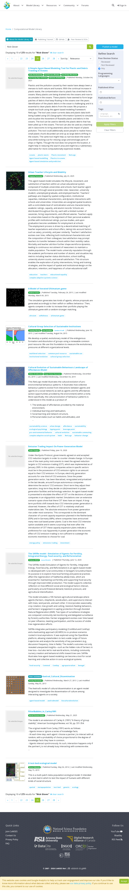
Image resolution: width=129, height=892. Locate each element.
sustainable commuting (81, 432)
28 (54, 58)
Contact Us (11, 835)
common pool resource (57, 353)
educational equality (58, 275)
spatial (32, 787)
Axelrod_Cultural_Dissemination (58, 676)
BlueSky (118, 835)
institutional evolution (38, 357)
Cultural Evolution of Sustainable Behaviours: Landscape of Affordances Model (58, 368)
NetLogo (72, 155)
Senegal (81, 665)
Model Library (33, 5)
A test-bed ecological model (42, 763)
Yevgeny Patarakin (35, 176)
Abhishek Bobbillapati (56, 78)
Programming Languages (105, 74)
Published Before (107, 98)
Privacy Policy (12, 839)
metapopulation (44, 787)
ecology (75, 787)
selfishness (43, 316)
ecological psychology (38, 429)
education (33, 275)
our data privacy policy (80, 883)
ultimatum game (57, 316)
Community (69, 5)
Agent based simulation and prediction (45, 161)
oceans (32, 155)
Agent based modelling (38, 158)
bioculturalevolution (69, 701)
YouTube (115, 831)
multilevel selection (37, 353)
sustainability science (38, 426)
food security (34, 665)
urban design (55, 426)
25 (37, 58)
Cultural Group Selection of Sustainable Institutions (54, 326)
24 (32, 58)
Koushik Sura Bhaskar (52, 75)
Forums (85, 5)
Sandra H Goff (59, 330)
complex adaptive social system (42, 436)
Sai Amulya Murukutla (69, 75)
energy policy (34, 543)
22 (21, 58)
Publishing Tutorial (45, 39)
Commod (46, 665)
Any (103, 68)
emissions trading (50, 543)
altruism (32, 316)
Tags (100, 109)
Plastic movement (58, 155)
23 (27, 58)
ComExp (56, 665)
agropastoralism (68, 665)
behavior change (81, 436)
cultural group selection (60, 357)
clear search (58, 52)
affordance (67, 426)
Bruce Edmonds (34, 767)
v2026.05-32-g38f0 (78, 868)
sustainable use (75, 353)
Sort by (64, 58)
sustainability (80, 426)
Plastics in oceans (58, 158)
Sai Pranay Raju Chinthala (38, 78)
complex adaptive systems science (43, 278)
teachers (43, 275)
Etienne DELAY (34, 560)
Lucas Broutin (46, 560)
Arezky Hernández (35, 681)
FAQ (7, 843)
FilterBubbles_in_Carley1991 (42, 711)
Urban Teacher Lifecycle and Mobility (47, 172)
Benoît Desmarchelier (36, 715)
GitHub (61, 39)
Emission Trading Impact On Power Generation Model (55, 446)
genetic (66, 787)
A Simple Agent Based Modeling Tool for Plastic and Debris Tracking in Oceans (58, 69)
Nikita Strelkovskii (35, 374)
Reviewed (105, 62)
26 (43, 58)
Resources (51, 5)
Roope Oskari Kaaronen (52, 374)
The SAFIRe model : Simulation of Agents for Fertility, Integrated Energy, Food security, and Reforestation (55, 554)
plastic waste (43, 155)
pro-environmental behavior (40, 432)
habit (60, 436)
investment (65, 543)
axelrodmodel (53, 701)
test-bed (57, 787)
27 (48, 58)
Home (8, 29)
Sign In (122, 5)
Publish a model (109, 46)
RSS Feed (116, 839)
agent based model (37, 701)
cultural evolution (62, 432)
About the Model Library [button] (19, 39)
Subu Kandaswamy (35, 75)
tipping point (55, 429)
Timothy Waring (34, 330)
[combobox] (109, 80)
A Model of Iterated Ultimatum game (47, 288)
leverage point (69, 429)
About (16, 5)
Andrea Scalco (34, 293)
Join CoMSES (12, 831)
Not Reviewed (107, 65)
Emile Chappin (34, 450)
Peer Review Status (108, 58)
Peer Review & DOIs (79, 39)
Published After (106, 87)
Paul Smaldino (47, 330)
